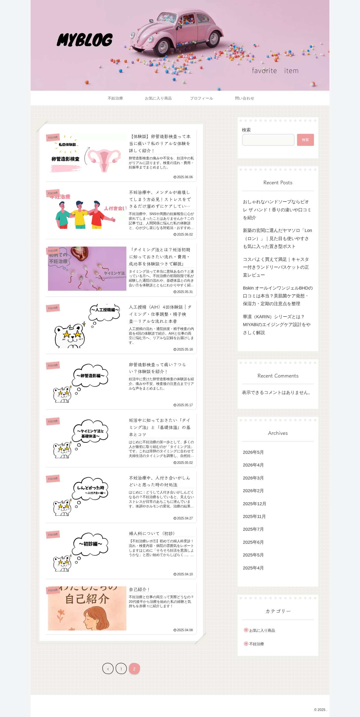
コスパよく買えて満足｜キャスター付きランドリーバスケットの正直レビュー (276, 267)
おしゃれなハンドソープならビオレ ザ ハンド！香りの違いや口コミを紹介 (277, 209)
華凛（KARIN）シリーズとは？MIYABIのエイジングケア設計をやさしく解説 (277, 324)
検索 (246, 129)
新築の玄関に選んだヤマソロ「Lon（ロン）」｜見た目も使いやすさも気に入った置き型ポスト (277, 238)
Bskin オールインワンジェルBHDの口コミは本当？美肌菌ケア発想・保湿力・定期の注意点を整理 (278, 296)
